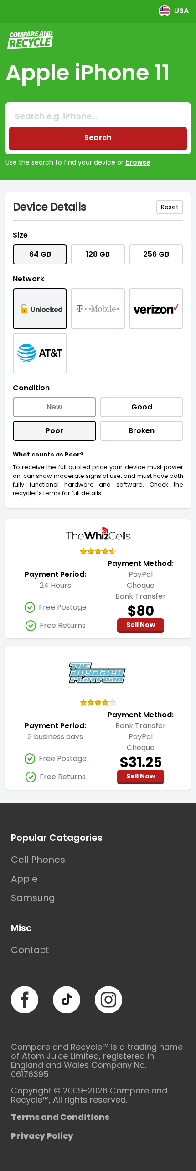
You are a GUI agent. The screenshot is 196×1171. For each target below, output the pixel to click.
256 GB (156, 254)
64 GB (40, 254)
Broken (142, 430)
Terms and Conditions (60, 1117)
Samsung (33, 897)
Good (141, 407)
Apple (24, 878)
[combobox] (98, 116)
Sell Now (140, 624)
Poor (54, 430)
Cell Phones (38, 859)
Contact (30, 949)
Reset (170, 207)
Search (98, 137)
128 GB (98, 254)
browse (137, 162)
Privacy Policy (42, 1135)
